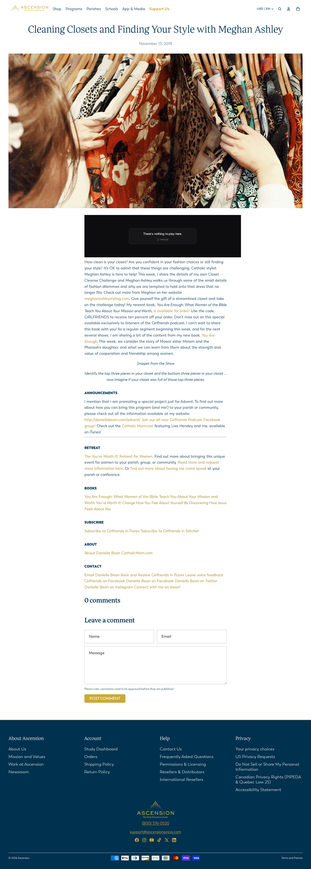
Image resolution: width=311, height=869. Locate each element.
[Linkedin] (174, 840)
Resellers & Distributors (182, 771)
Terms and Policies (292, 858)
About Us (17, 749)
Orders (90, 756)
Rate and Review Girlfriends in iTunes (152, 575)
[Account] (288, 9)
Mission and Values (26, 756)
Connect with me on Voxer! (157, 587)
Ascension (23, 858)
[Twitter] (166, 840)
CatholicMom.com (137, 553)
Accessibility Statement (258, 789)
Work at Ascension (26, 764)
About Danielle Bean (102, 553)
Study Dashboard (101, 749)
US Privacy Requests (255, 756)
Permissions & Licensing (183, 764)
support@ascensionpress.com (155, 831)
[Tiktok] (159, 840)
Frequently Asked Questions (186, 756)
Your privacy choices (254, 749)
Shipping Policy (99, 764)
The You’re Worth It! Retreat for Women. (118, 456)
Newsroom (18, 771)
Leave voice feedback (204, 575)
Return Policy (97, 771)
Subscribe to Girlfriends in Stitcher (170, 531)
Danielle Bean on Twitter (196, 581)
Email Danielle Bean (102, 575)
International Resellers (181, 779)
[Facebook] (136, 840)
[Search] (279, 9)
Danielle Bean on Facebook (150, 581)
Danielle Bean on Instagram (108, 587)
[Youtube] (151, 840)
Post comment (104, 698)
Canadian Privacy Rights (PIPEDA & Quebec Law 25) (268, 779)
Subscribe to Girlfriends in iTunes (112, 531)
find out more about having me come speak (168, 468)
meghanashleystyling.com (106, 298)
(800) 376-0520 (155, 823)
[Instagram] (144, 840)
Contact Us (171, 749)
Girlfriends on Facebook (104, 581)
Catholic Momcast (137, 426)
